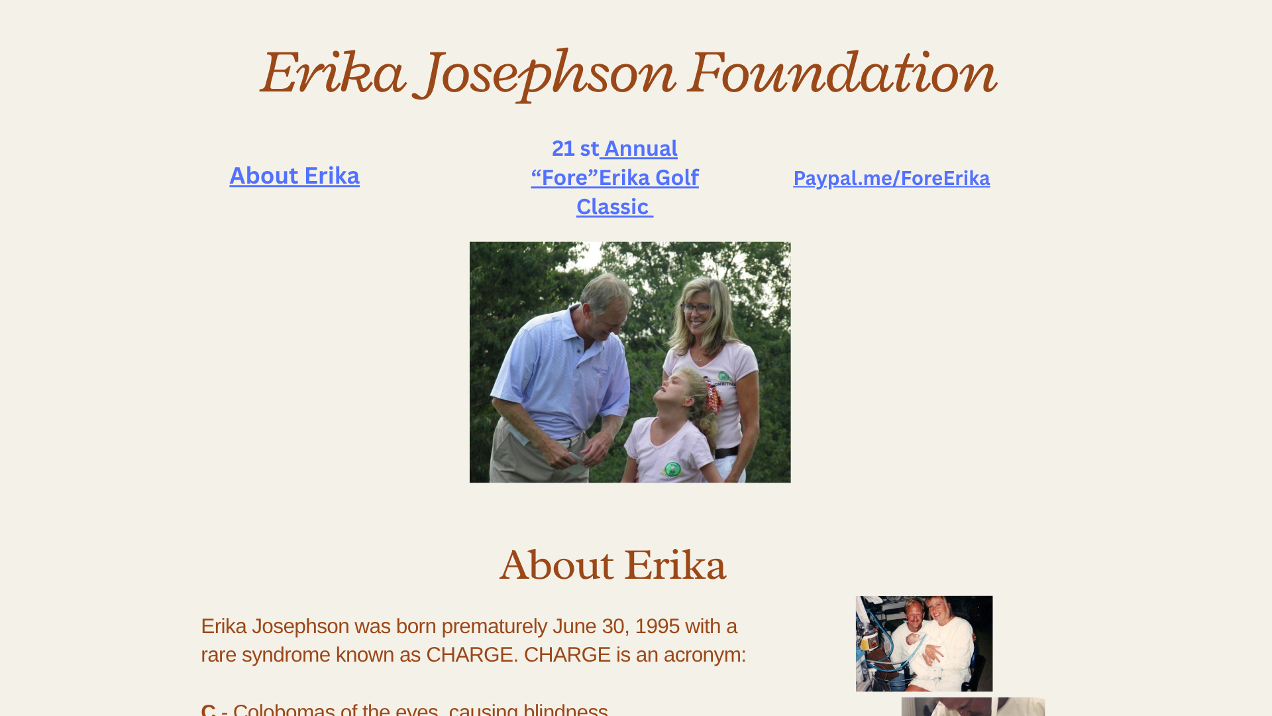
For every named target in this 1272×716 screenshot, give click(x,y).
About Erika (294, 175)
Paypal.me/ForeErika (891, 177)
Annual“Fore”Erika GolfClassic (614, 177)
